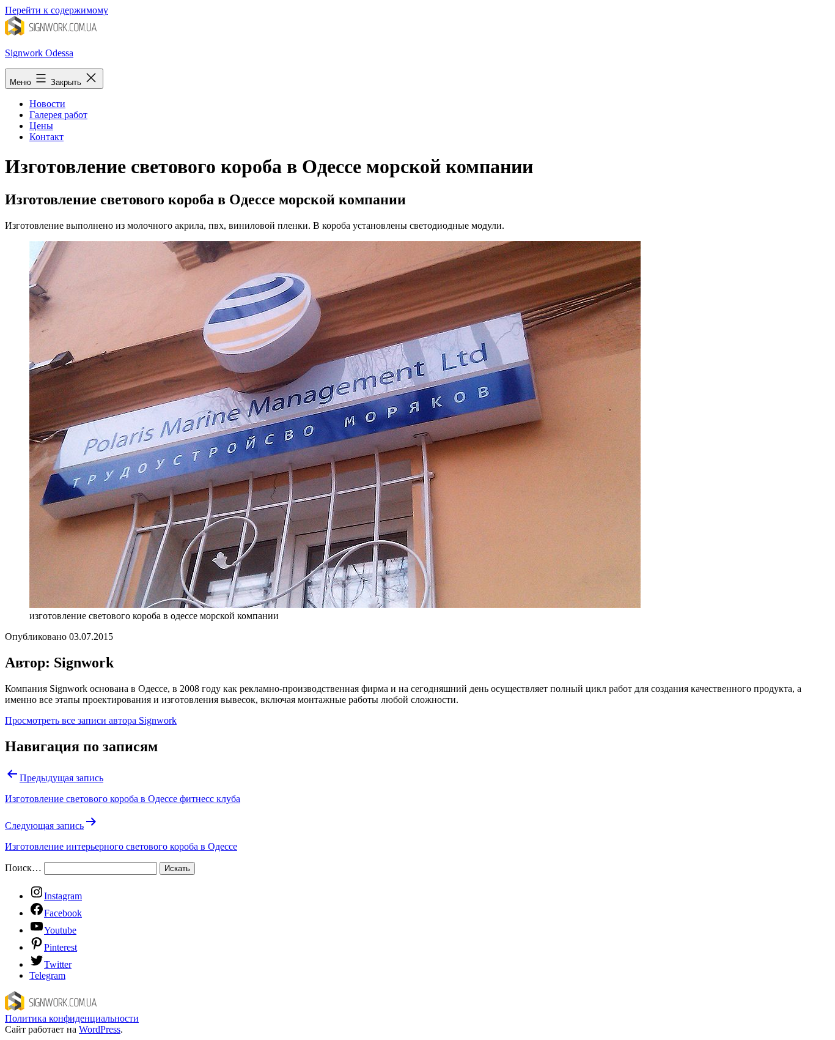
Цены (41, 126)
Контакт (46, 137)
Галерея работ (58, 115)
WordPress (99, 1029)
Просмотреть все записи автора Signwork (91, 720)
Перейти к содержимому (56, 10)
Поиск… (23, 868)
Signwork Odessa (39, 53)
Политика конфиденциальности (72, 1018)
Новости (47, 103)
